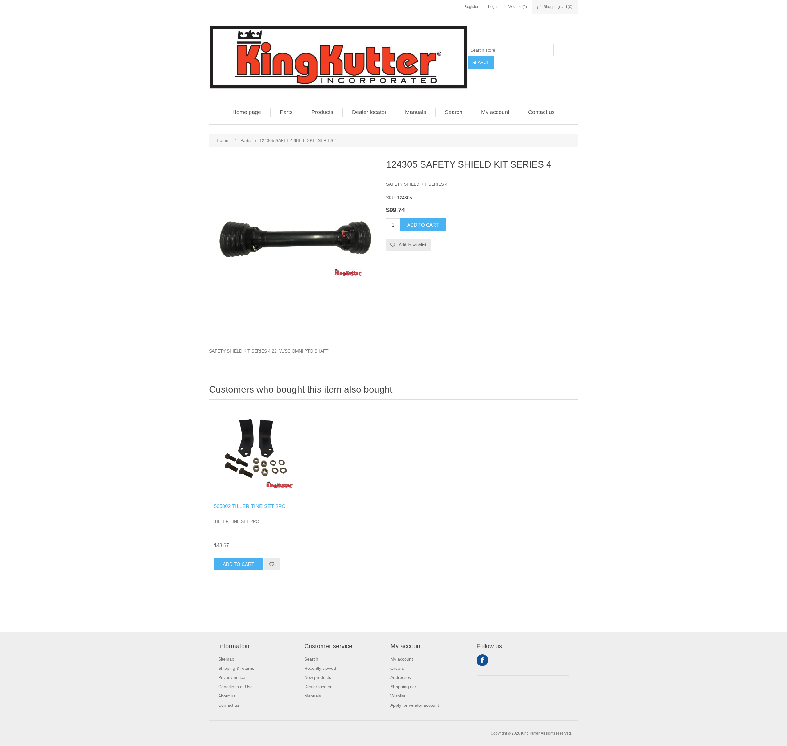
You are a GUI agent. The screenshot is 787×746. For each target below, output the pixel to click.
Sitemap (226, 659)
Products (322, 112)
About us (226, 695)
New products (317, 677)
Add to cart (423, 224)
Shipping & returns (236, 668)
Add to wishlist (412, 244)
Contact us (541, 112)
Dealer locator (369, 112)
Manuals (415, 112)
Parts (286, 112)
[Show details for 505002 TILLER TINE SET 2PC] (255, 453)
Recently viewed (320, 668)
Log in (493, 7)
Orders (397, 668)
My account (495, 112)
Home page (246, 112)
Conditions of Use (235, 686)
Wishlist (397, 695)
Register (471, 7)
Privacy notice (231, 677)
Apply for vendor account (414, 705)
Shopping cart (403, 686)
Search (481, 62)
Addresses (400, 677)
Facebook (482, 660)
